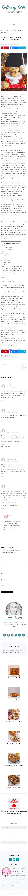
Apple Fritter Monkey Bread (14, 700)
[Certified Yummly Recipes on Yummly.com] (14, 811)
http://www (4, 441)
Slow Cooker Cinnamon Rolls (14, 721)
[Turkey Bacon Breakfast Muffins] (14, 764)
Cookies (8, 30)
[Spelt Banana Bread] (14, 676)
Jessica (8, 486)
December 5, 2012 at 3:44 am (12, 432)
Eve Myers (9, 385)
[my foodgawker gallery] (14, 813)
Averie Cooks (17, 349)
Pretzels (15, 356)
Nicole (11, 515)
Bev (7, 430)
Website (3, 586)
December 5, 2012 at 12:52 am (12, 387)
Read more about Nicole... (8, 885)
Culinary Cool (14, 10)
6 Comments (16, 44)
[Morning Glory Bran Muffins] (14, 786)
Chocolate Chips (10, 356)
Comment (4, 555)
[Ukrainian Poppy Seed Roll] (14, 742)
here (2, 175)
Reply (3, 400)
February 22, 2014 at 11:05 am (15, 518)
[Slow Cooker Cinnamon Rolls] (14, 720)
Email (3, 580)
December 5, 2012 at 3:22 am (12, 412)
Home (3, 30)
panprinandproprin (11, 459)
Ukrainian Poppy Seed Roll (14, 743)
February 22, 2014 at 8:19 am (12, 488)
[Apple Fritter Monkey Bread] (14, 698)
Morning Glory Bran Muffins (14, 787)
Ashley (8, 410)
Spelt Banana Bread (14, 678)
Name (3, 574)
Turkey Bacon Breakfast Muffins (14, 765)
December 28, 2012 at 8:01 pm (12, 461)
